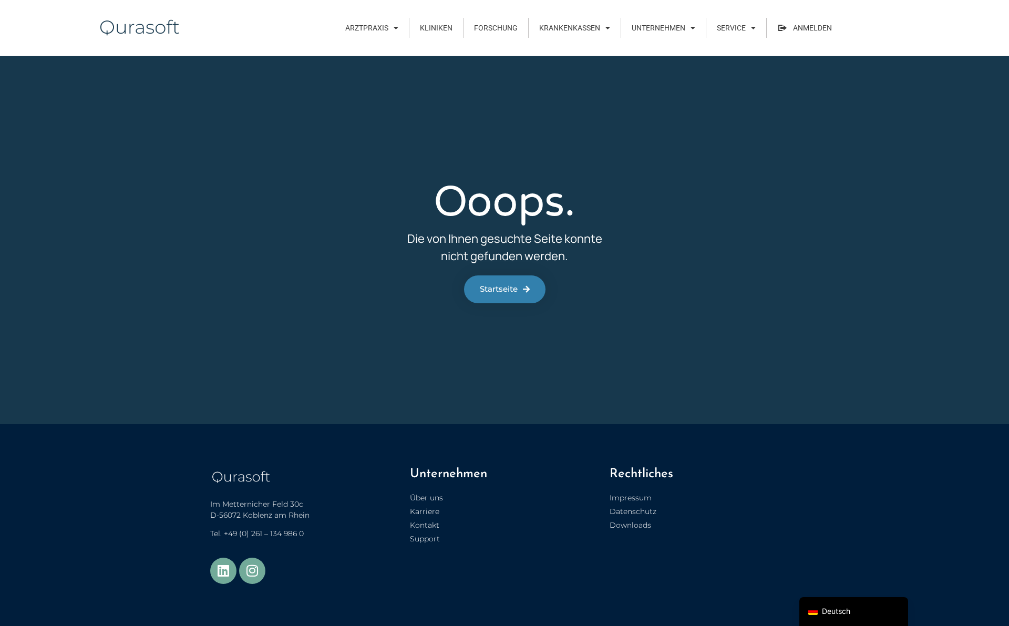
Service (731, 28)
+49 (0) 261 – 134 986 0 (264, 533)
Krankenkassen (569, 28)
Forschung (496, 28)
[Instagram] (252, 571)
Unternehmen (658, 28)
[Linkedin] (223, 571)
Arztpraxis (366, 28)
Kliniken (436, 28)
